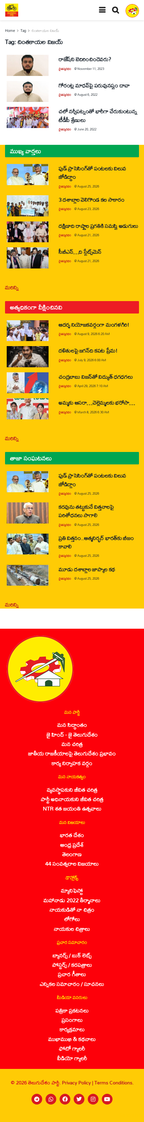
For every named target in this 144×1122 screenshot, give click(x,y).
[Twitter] (79, 1099)
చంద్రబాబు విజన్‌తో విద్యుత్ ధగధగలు (97, 376)
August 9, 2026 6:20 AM (93, 334)
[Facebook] (65, 1099)
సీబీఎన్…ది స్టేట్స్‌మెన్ (80, 251)
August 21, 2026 (88, 235)
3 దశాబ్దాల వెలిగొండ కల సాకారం (92, 199)
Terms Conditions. (114, 1082)
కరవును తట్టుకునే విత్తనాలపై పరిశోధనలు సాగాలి (86, 511)
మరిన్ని (12, 287)
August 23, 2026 (88, 209)
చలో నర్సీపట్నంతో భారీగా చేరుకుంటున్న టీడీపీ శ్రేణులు (98, 115)
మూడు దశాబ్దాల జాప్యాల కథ (87, 569)
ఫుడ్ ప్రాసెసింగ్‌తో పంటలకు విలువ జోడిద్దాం (92, 172)
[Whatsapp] (51, 1099)
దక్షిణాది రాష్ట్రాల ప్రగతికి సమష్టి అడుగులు (98, 225)
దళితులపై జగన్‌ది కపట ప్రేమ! (88, 350)
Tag (23, 30)
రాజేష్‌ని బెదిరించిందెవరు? (85, 59)
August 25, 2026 (88, 186)
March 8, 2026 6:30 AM (93, 412)
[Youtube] (107, 1099)
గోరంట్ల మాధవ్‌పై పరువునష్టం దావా (94, 85)
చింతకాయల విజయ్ (45, 30)
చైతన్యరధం (65, 69)
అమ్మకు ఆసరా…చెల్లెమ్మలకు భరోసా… (97, 402)
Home (10, 30)
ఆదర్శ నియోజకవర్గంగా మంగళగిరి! (94, 324)
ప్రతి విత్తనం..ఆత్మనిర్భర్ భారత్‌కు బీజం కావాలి (96, 542)
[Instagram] (93, 1099)
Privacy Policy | (78, 1082)
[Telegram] (36, 1099)
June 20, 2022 (86, 129)
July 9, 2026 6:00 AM (91, 360)
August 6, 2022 (87, 94)
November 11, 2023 (90, 69)
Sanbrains (130, 1115)
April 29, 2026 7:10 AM (92, 386)
